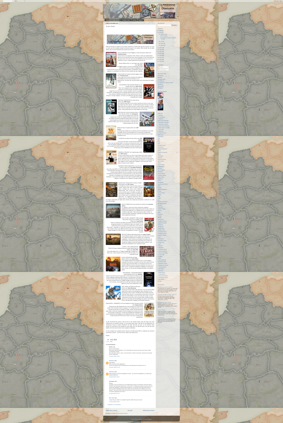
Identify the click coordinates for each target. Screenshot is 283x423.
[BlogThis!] (112, 339)
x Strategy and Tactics (163, 265)
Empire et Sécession (162, 152)
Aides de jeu (160, 134)
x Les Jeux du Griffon (163, 252)
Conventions (161, 147)
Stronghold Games (162, 203)
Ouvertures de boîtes (163, 184)
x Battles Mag (161, 228)
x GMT (159, 244)
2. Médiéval (160, 118)
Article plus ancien (148, 410)
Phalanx (159, 187)
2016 (160, 49)
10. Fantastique (161, 117)
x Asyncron (160, 224)
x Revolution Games (162, 263)
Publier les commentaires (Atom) (120, 413)
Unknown (111, 371)
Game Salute (161, 161)
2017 (160, 47)
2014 (160, 53)
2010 (160, 61)
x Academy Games (162, 221)
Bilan (111, 341)
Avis (159, 138)
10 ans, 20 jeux (163, 35)
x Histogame (161, 247)
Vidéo (159, 212)
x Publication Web (162, 261)
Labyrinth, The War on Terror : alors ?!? (167, 294)
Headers (141, 20)
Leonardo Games (162, 175)
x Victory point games (163, 275)
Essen (159, 154)
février (162, 43)
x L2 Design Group (162, 249)
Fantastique (160, 155)
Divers (159, 150)
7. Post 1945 (161, 129)
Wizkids (159, 217)
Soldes (159, 198)
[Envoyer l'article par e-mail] (108, 339)
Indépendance (161, 166)
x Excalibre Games (162, 240)
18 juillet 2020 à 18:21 (114, 376)
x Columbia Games (162, 231)
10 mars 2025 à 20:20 (114, 401)
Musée (159, 180)
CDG (159, 143)
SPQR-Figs (160, 84)
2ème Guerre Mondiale (163, 120)
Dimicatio (111, 360)
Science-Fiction (161, 192)
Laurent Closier (161, 173)
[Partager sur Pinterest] (116, 339)
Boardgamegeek (161, 79)
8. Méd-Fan (160, 131)
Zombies (160, 281)
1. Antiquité (160, 115)
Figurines (160, 157)
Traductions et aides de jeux (112, 20)
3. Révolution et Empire (163, 122)
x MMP (159, 258)
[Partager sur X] (113, 339)
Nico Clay (111, 397)
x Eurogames (161, 238)
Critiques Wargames (162, 148)
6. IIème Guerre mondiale (164, 127)
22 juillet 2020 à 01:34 (114, 393)
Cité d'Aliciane (161, 80)
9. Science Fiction (162, 133)
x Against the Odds (162, 222)
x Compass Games (162, 233)
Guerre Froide (161, 164)
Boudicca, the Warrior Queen (164, 302)
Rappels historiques (162, 189)
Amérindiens (161, 136)
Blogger (149, 419)
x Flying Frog (161, 242)
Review (159, 191)
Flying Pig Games (162, 159)
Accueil (130, 410)
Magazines (160, 178)
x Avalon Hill (160, 226)
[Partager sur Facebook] (115, 339)
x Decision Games (162, 235)
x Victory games (161, 274)
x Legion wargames (162, 251)
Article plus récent (111, 410)
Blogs (159, 141)
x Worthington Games (163, 277)
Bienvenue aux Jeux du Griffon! (165, 287)
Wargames (160, 214)
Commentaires (163, 69)
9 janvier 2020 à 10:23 (114, 356)
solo (159, 200)
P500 (159, 185)
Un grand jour (161, 317)
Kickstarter (160, 171)
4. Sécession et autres (163, 124)
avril (162, 41)
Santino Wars (161, 86)
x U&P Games (161, 268)
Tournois (160, 205)
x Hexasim (160, 245)
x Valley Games (161, 272)
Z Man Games (161, 279)
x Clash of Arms (161, 230)
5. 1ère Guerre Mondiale (163, 126)
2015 (160, 51)
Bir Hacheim (160, 75)
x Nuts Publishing (162, 260)
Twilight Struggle (161, 208)
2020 (160, 30)
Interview (160, 168)
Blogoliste (160, 77)
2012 (160, 57)
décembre (163, 34)
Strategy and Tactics (162, 201)
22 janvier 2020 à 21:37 (114, 367)
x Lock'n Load (161, 254)
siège (159, 196)
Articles (161, 67)
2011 (160, 59)
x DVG (159, 237)
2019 (160, 32)
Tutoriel (134, 20)
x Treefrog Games (162, 267)
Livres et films (161, 177)
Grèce (159, 162)
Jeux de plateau (161, 170)
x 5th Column (161, 219)
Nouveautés (160, 182)
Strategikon (160, 87)
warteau (159, 215)
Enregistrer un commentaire (114, 404)
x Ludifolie (160, 256)
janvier (162, 45)
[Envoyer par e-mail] (110, 339)
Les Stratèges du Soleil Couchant (165, 82)
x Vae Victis (160, 270)
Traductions (160, 207)
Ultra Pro (160, 210)
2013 (160, 55)
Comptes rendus (126, 20)
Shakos (159, 194)
